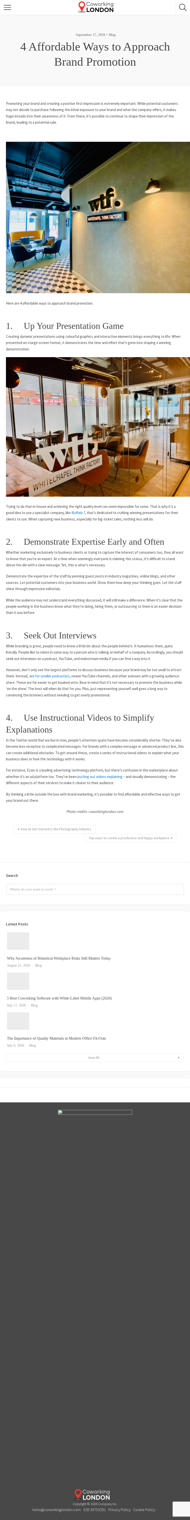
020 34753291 (94, 1509)
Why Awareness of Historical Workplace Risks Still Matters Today (59, 958)
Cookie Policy (144, 1509)
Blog (112, 35)
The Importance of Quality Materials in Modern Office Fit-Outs (56, 1038)
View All (93, 1057)
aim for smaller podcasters (49, 676)
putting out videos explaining (99, 776)
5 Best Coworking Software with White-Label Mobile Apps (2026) (59, 998)
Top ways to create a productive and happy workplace (129, 838)
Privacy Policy (119, 1509)
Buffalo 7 (78, 512)
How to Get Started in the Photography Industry (56, 829)
